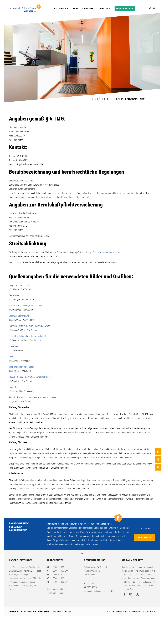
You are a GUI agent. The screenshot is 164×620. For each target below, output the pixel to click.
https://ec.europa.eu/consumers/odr (104, 252)
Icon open (13, 346)
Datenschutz (148, 611)
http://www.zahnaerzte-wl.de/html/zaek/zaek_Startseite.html (62, 197)
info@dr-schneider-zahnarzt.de (100, 591)
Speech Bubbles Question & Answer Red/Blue (29, 377)
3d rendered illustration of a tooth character (28, 336)
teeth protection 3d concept (21, 366)
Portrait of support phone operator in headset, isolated (33, 397)
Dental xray (14, 295)
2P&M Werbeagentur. (61, 611)
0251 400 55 (145, 528)
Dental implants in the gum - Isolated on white (29, 326)
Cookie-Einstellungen (116, 611)
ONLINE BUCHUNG (144, 537)
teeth (11, 356)
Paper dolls (14, 387)
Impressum (134, 611)
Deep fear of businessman (20, 285)
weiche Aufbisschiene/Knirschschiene (26, 305)
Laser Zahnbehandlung (19, 315)
